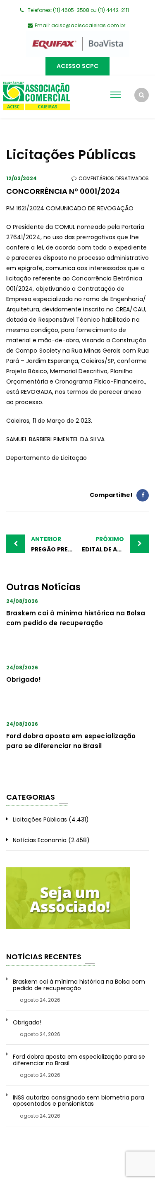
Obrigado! (23, 679)
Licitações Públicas (40, 819)
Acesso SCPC (77, 66)
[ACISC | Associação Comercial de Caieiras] (36, 97)
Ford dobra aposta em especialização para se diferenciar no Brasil (79, 1060)
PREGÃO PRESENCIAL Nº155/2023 (54, 544)
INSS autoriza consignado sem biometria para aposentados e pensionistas (78, 1101)
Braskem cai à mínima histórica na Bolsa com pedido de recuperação (79, 985)
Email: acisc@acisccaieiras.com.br (80, 25)
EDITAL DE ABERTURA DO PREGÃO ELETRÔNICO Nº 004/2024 (115, 544)
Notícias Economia (40, 840)
